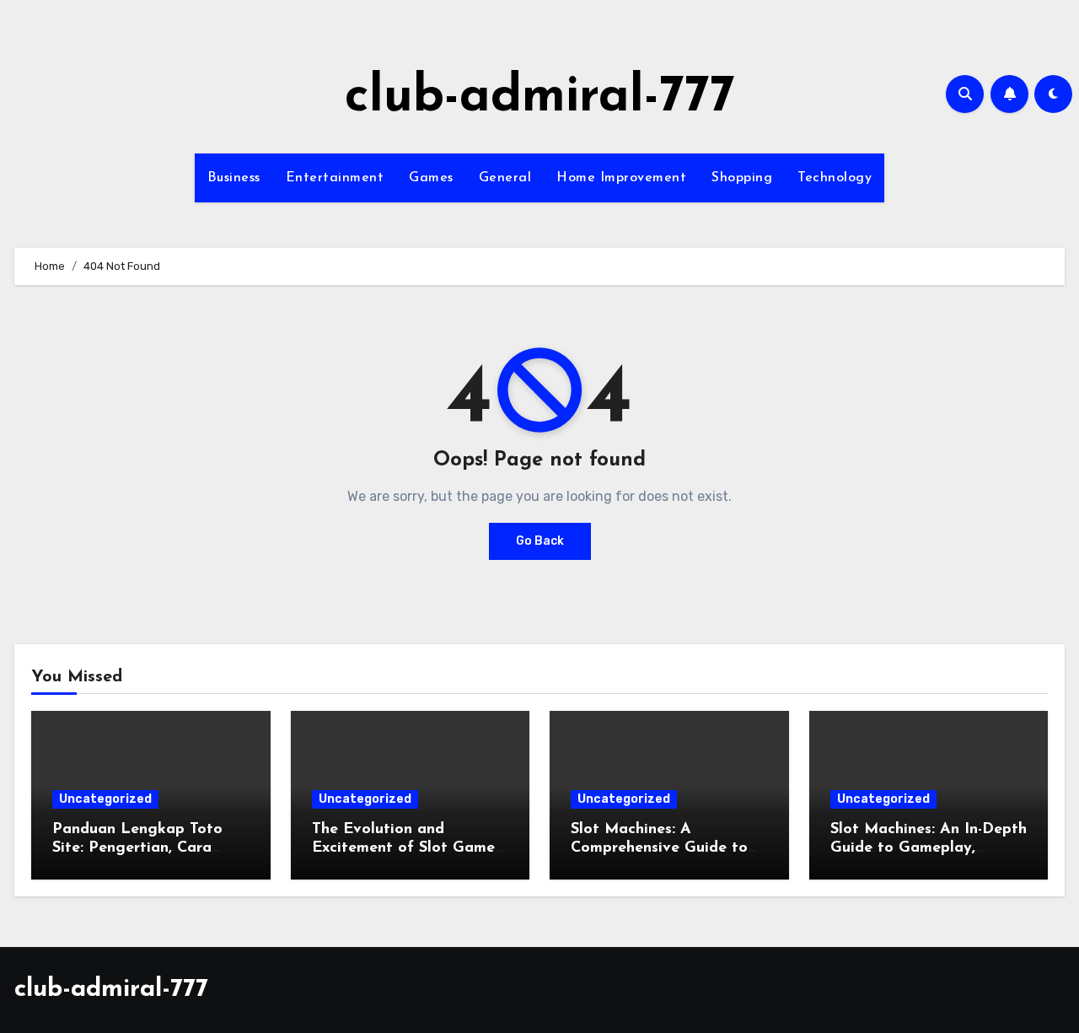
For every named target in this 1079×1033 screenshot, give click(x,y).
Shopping (741, 178)
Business (233, 178)
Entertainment (335, 178)
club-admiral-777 (540, 98)
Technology (834, 178)
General (505, 178)
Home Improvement (621, 178)
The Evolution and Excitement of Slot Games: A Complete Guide (408, 848)
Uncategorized (105, 799)
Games (431, 178)
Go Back (540, 541)
